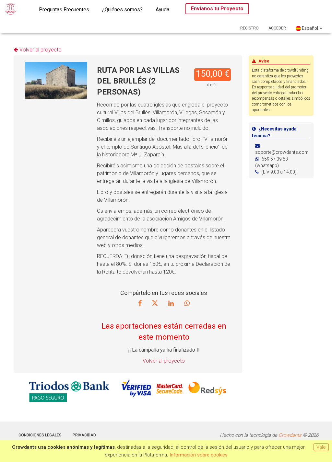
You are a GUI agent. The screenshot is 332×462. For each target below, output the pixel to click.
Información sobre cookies (199, 455)
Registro (249, 28)
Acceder (277, 28)
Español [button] (310, 28)
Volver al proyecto (40, 50)
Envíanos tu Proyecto (217, 9)
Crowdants (290, 435)
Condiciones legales (40, 435)
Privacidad (84, 435)
